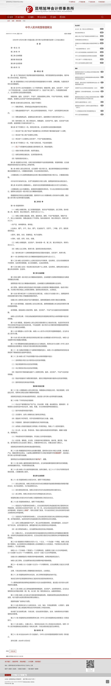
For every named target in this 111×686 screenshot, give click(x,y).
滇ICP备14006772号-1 (29, 679)
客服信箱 (82, 2)
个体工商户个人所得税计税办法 (89, 59)
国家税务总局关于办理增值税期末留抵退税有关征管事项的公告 (89, 78)
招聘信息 (72, 2)
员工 (17, 146)
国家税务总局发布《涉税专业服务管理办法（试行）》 (89, 106)
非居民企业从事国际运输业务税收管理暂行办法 (89, 44)
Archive (32, 681)
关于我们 (7, 662)
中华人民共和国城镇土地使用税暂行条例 (89, 52)
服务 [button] (32, 17)
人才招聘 (30, 662)
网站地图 (23, 662)
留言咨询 (92, 2)
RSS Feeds (8, 675)
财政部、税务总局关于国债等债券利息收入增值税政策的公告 (89, 83)
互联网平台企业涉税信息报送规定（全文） (89, 88)
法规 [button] (54, 17)
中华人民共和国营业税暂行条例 (89, 63)
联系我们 (102, 2)
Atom (25, 675)
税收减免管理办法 (89, 32)
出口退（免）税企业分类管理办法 (89, 29)
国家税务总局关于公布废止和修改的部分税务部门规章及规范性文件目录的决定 (89, 97)
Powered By (8, 683)
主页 (12, 17)
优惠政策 (57, 453)
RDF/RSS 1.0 (19, 675)
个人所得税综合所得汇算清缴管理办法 (89, 111)
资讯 (63, 17)
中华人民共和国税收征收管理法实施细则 (89, 56)
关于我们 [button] (21, 17)
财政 (26, 510)
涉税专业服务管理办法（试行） (89, 102)
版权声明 (15, 662)
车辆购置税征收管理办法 (89, 40)
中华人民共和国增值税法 (89, 114)
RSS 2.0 (14, 675)
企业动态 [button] (43, 17)
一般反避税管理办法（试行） (89, 49)
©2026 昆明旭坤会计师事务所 (13, 679)
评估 (38, 459)
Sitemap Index (26, 681)
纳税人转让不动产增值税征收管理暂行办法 (89, 36)
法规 (13, 21)
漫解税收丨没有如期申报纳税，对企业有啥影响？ (89, 92)
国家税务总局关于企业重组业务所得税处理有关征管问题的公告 (89, 73)
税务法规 (18, 21)
